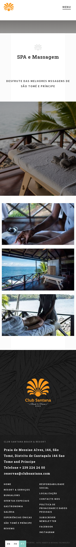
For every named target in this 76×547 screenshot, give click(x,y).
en (8, 543)
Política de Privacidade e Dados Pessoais (53, 508)
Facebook (46, 526)
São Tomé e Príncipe (18, 523)
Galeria (9, 511)
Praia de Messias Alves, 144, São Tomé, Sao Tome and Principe (34, 456)
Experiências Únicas (18, 517)
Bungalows (12, 495)
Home (7, 484)
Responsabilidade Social (52, 486)
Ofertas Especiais (17, 500)
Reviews (9, 528)
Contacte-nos (49, 499)
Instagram (47, 532)
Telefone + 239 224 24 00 (24, 467)
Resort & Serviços (17, 489)
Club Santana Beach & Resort (25, 441)
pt (22, 543)
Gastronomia (13, 506)
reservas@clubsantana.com (27, 473)
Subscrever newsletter (47, 519)
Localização (48, 493)
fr (15, 543)
